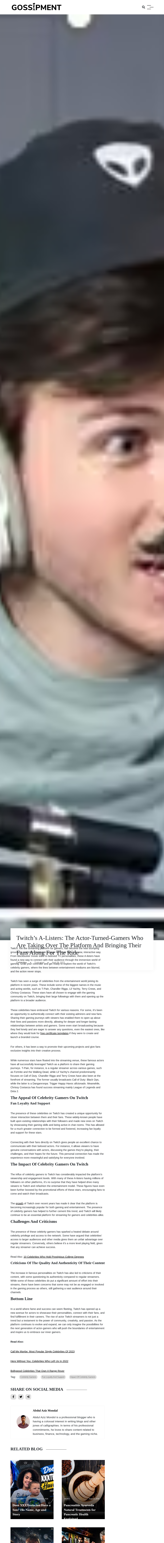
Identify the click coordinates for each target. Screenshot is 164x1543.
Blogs (67, 1499)
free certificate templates (54, 1033)
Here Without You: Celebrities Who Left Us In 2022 (39, 1361)
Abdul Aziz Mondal (45, 1410)
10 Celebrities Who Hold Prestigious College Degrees (54, 1256)
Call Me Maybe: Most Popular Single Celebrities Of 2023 (43, 1351)
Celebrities (18, 1499)
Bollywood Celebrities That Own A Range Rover (37, 1370)
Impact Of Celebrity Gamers (82, 1377)
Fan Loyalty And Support (53, 1377)
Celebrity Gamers (28, 1377)
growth (19, 1203)
